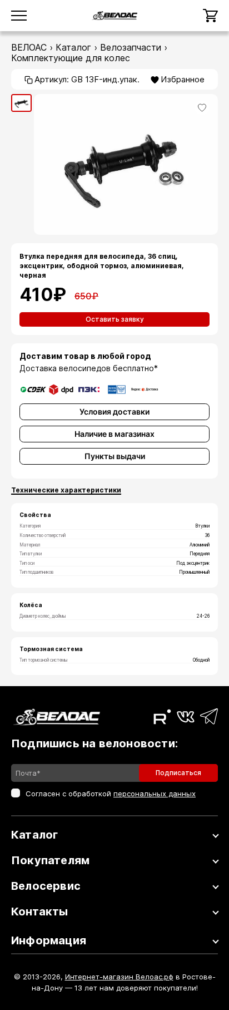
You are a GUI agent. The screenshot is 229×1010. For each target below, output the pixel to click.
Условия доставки (114, 411)
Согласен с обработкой (111, 793)
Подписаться (178, 772)
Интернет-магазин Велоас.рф (119, 976)
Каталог (73, 47)
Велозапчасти (130, 47)
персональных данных (154, 793)
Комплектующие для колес (70, 57)
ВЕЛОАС (29, 47)
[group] (21, 103)
